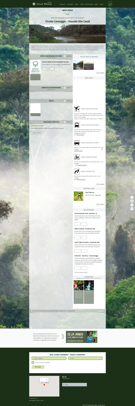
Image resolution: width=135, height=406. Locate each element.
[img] (35, 70)
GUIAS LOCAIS (98, 195)
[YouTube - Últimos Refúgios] (131, 201)
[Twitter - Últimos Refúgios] (131, 208)
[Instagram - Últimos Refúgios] (131, 204)
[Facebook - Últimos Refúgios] (131, 197)
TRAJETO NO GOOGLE (78, 151)
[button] (48, 68)
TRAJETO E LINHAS (80, 135)
